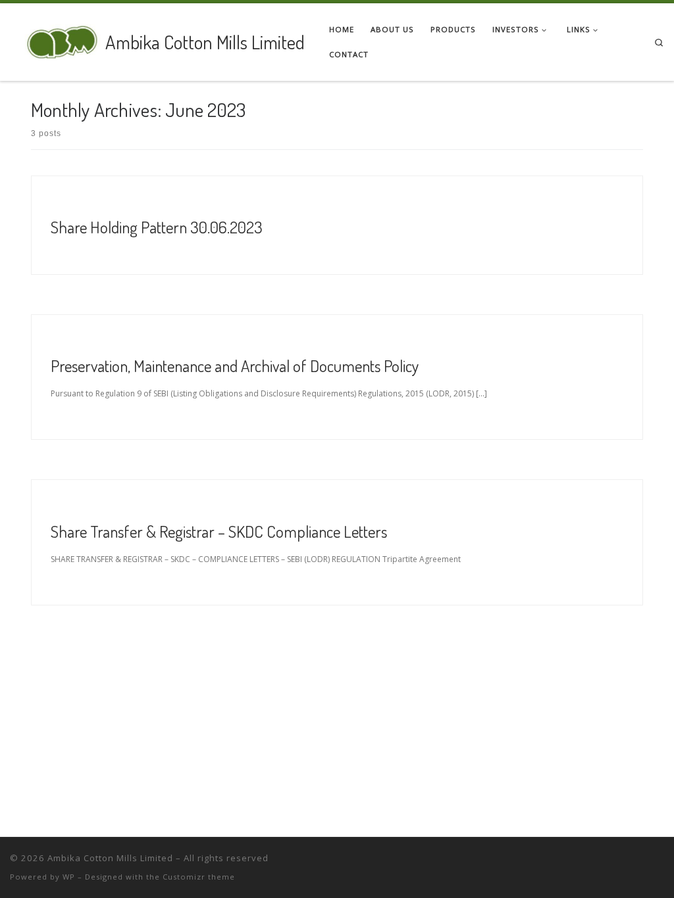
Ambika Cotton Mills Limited (110, 858)
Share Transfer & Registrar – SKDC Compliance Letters (219, 531)
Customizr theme (199, 877)
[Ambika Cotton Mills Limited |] (55, 39)
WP (69, 877)
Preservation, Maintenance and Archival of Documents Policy (235, 365)
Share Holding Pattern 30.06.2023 (157, 226)
